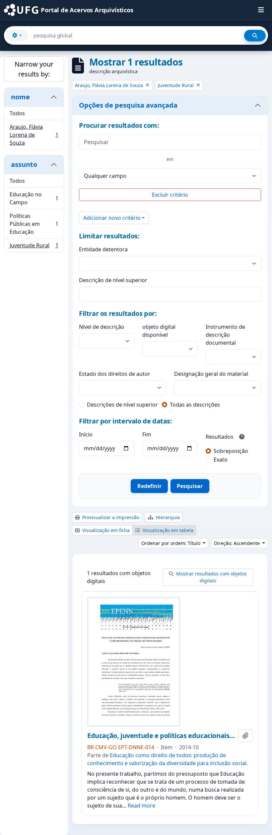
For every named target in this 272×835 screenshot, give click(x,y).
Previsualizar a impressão (110, 517)
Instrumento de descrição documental (225, 334)
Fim (146, 434)
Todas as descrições (195, 404)
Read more (141, 805)
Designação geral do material (211, 373)
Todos (17, 113)
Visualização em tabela (167, 530)
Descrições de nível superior (122, 404)
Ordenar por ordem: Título (171, 543)
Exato (221, 459)
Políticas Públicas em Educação (33, 223)
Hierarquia (167, 517)
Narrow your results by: (34, 69)
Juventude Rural (33, 247)
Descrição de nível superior (113, 280)
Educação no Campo (33, 198)
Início (86, 434)
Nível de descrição (101, 326)
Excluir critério (170, 194)
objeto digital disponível (158, 330)
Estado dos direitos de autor (114, 373)
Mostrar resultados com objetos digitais (211, 577)
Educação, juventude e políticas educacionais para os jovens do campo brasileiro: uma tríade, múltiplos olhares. (161, 736)
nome (20, 96)
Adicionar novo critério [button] (112, 217)
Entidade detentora (103, 249)
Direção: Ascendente (237, 543)
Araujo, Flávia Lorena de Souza (33, 134)
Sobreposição (231, 451)
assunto (24, 164)
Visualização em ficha (105, 530)
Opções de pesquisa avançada (128, 105)
